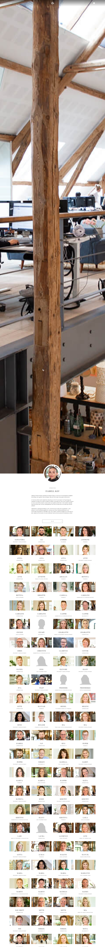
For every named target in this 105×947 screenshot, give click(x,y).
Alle (52, 521)
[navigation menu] (11, 3)
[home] (52, 3)
